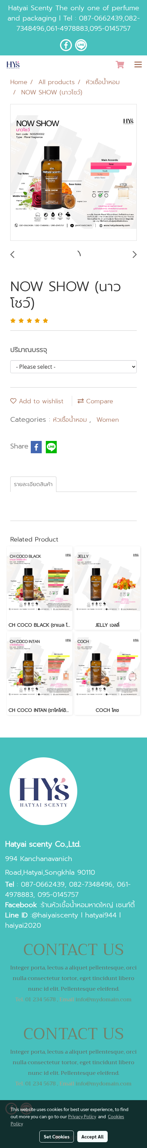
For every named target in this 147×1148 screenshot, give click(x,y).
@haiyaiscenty (55, 915)
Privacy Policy (82, 1116)
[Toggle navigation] (138, 65)
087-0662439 (101, 18)
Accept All (92, 1136)
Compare (98, 401)
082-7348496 (90, 884)
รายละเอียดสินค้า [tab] (33, 484)
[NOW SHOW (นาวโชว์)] (73, 172)
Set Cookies (56, 1136)
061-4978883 (67, 28)
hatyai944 (101, 915)
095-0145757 (110, 28)
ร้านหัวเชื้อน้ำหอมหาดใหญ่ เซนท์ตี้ (88, 905)
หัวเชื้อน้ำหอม (71, 420)
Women (107, 420)
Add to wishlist (40, 401)
